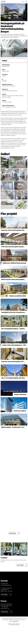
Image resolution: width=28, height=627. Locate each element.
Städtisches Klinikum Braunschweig (14, 263)
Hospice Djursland (20, 394)
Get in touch (4, 594)
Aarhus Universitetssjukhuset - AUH (14, 345)
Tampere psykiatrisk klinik (17, 296)
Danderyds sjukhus (19, 411)
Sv (22, 1)
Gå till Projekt (12, 533)
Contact (4, 557)
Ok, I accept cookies (14, 624)
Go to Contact (20, 565)
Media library (4, 611)
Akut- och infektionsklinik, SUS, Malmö (14, 378)
